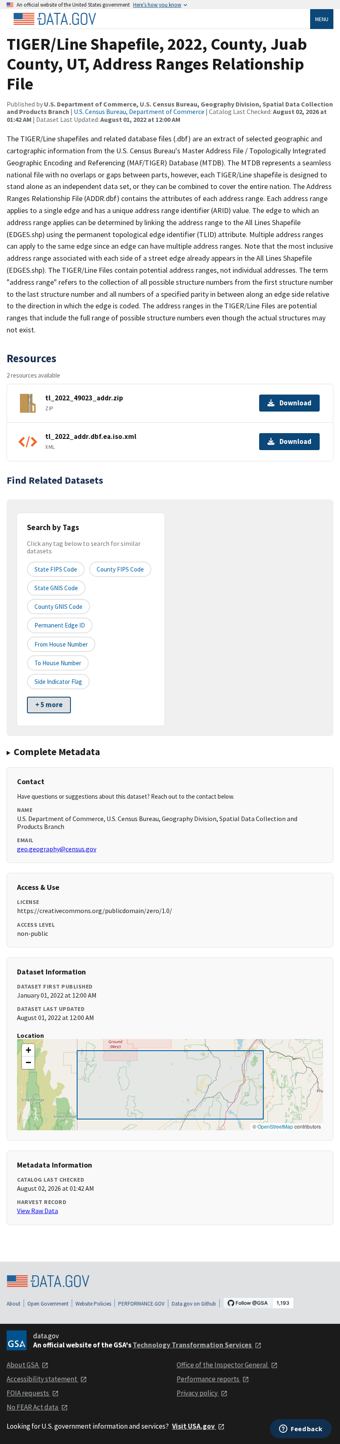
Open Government (47, 1303)
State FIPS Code (55, 569)
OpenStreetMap (275, 1126)
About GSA (23, 1364)
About (13, 1303)
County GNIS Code (58, 607)
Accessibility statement (42, 1378)
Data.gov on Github (194, 1303)
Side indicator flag (58, 682)
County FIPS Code (120, 569)
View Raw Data (37, 1211)
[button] (28, 1050)
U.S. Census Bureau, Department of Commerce (139, 111)
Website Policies (93, 1303)
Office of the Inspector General (223, 1364)
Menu (321, 19)
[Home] (54, 19)
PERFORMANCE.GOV (141, 1303)
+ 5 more (49, 704)
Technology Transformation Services (193, 1345)
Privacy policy (198, 1393)
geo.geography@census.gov (56, 849)
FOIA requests (28, 1393)
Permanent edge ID (59, 625)
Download (295, 402)
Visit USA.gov (194, 1426)
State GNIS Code (56, 588)
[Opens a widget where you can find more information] (301, 1429)
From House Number (61, 644)
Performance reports (208, 1378)
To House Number (57, 663)
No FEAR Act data (33, 1407)
